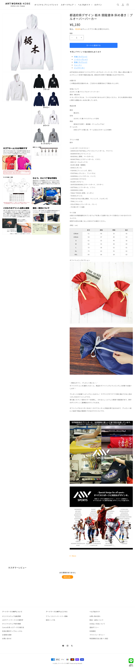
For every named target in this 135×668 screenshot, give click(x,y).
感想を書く (67, 577)
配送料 (78, 29)
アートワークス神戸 (63, 663)
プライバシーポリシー (97, 635)
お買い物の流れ (95, 616)
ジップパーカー (79, 68)
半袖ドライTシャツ (80, 56)
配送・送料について (96, 620)
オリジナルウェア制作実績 (11, 624)
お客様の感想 (6, 635)
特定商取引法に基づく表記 (99, 638)
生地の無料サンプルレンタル (12, 631)
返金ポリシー (94, 627)
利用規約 (93, 631)
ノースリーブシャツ (81, 59)
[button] (68, 4)
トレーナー (78, 65)
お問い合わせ (6, 638)
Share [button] (74, 556)
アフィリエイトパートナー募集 (57, 616)
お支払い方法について (97, 624)
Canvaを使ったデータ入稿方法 (13, 627)
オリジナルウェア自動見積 (11, 616)
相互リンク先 (50, 620)
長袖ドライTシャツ (80, 62)
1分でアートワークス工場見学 (12, 620)
